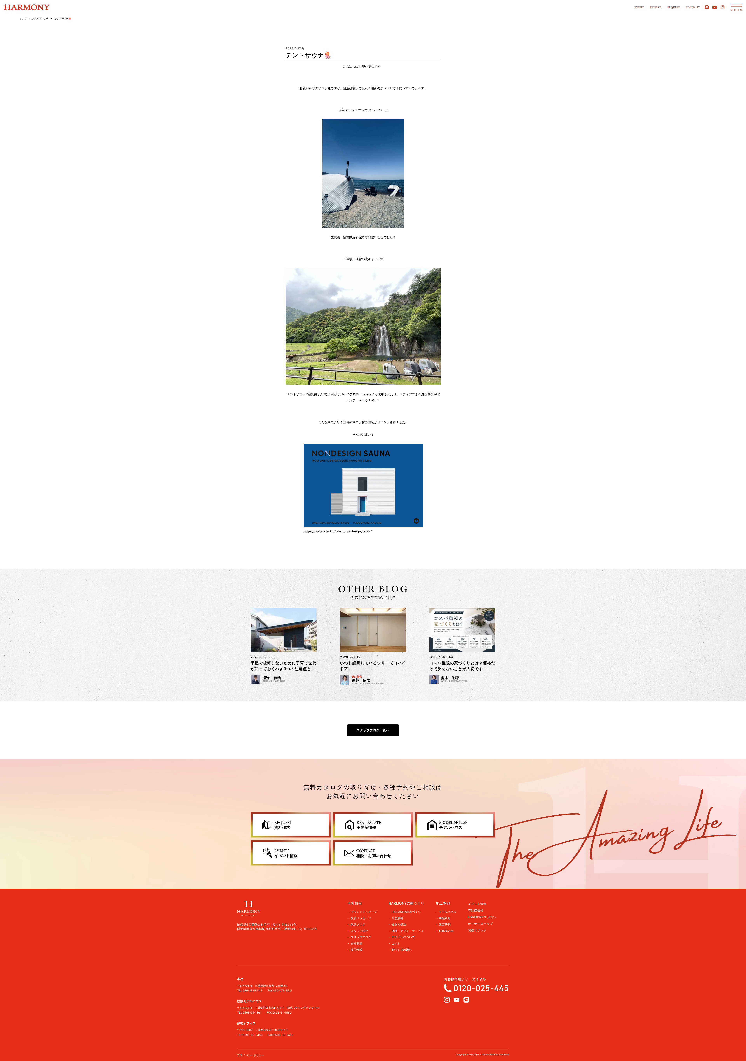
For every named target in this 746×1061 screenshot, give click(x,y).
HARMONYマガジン (482, 917)
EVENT (639, 7)
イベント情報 (477, 904)
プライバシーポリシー (250, 1055)
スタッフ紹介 (359, 931)
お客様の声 (446, 931)
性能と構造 (398, 924)
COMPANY (693, 7)
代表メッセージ (361, 918)
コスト (395, 943)
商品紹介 (444, 918)
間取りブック (477, 930)
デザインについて (403, 937)
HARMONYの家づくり (406, 912)
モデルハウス (447, 912)
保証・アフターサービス (407, 931)
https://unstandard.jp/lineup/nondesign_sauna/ (338, 531)
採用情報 (356, 950)
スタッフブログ (361, 937)
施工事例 (444, 924)
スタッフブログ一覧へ (373, 730)
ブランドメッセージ (364, 912)
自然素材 (397, 918)
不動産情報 (475, 910)
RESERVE (655, 7)
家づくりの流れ (401, 950)
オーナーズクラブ (480, 924)
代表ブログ (358, 924)
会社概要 (356, 943)
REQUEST (673, 7)
